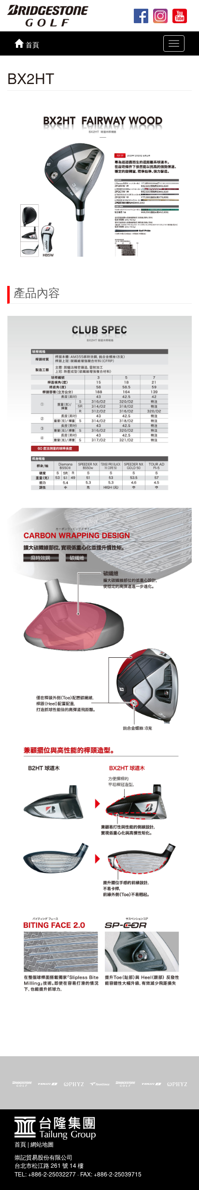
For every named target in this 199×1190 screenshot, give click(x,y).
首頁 (20, 1144)
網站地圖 (42, 1144)
